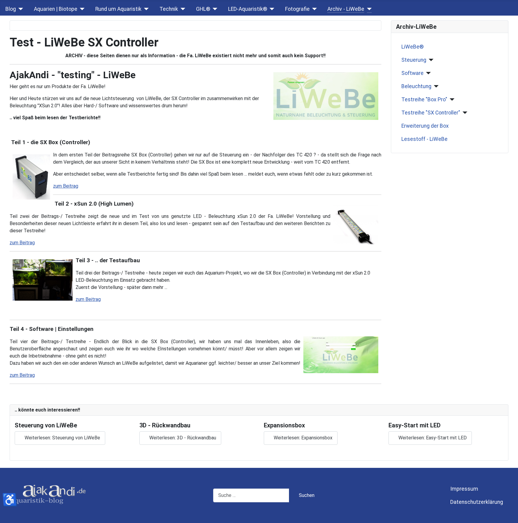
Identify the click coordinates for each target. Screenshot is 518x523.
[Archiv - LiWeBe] (368, 9)
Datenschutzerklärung (476, 502)
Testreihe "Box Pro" (424, 100)
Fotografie (297, 9)
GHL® (203, 9)
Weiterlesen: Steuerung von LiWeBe (61, 438)
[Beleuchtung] (435, 86)
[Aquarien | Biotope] (81, 9)
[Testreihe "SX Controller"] (464, 112)
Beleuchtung (416, 86)
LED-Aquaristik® (247, 9)
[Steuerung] (430, 60)
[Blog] (19, 9)
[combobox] (251, 495)
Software (412, 73)
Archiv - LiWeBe (345, 9)
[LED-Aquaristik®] (271, 9)
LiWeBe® (412, 47)
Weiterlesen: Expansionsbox (302, 438)
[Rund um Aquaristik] (145, 9)
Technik (168, 9)
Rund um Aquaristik (118, 9)
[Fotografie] (313, 9)
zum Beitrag (65, 186)
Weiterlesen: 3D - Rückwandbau (182, 438)
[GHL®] (214, 9)
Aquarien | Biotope (55, 9)
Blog (10, 9)
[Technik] (182, 9)
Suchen (306, 495)
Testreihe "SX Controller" (430, 113)
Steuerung (413, 60)
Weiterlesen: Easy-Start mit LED (432, 438)
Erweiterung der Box (425, 126)
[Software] (427, 73)
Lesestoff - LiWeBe (424, 139)
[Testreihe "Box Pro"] (451, 99)
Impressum (464, 489)
